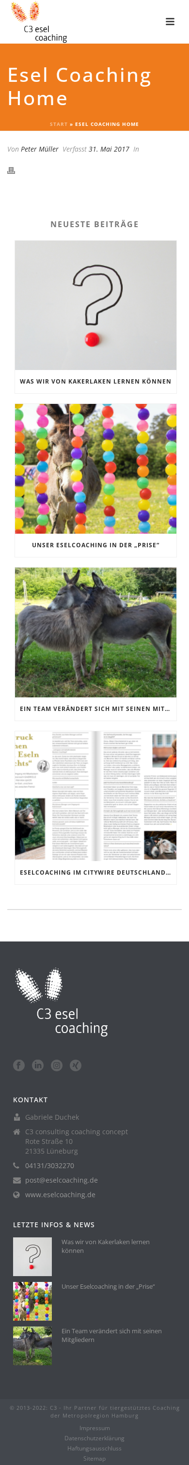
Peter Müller (40, 149)
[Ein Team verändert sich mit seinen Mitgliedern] (95, 632)
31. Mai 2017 (109, 149)
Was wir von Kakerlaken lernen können (96, 381)
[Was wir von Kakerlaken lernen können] (95, 305)
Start (59, 124)
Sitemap (94, 1459)
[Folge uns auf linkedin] (38, 1066)
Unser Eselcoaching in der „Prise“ (95, 545)
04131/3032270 (49, 1165)
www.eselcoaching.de (60, 1194)
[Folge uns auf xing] (75, 1066)
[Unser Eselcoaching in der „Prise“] (95, 469)
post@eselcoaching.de (61, 1180)
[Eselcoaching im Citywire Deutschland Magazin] (95, 796)
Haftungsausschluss (94, 1448)
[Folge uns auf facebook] (19, 1066)
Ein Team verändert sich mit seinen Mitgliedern (98, 709)
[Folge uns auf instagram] (57, 1066)
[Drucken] (16, 169)
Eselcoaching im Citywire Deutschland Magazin (98, 872)
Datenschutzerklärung (94, 1438)
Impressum (94, 1428)
